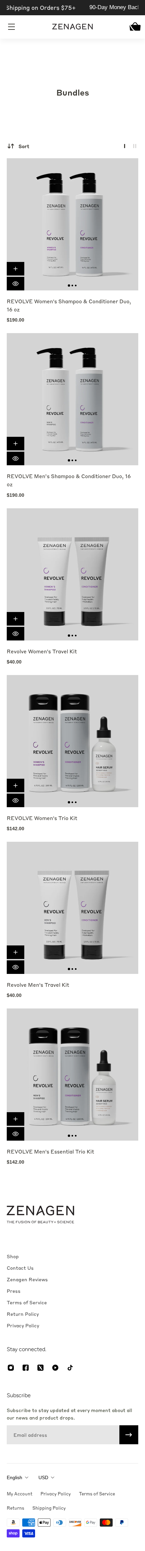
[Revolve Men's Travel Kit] (72, 908)
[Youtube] (55, 1367)
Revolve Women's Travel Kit (42, 651)
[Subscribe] (128, 1434)
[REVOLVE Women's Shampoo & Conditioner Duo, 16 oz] (72, 224)
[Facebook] (25, 1367)
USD (43, 1477)
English (14, 1477)
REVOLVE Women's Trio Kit (42, 818)
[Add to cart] (15, 268)
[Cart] (133, 26)
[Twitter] (40, 1367)
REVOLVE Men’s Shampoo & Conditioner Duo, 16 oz (69, 480)
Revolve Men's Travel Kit (38, 984)
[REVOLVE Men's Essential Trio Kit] (72, 1074)
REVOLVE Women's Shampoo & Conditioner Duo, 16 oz (69, 305)
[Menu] (12, 27)
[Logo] (72, 26)
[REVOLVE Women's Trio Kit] (72, 741)
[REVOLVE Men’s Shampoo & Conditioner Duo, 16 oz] (72, 399)
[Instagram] (10, 1367)
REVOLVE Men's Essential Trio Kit (50, 1151)
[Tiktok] (70, 1367)
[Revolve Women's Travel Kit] (72, 574)
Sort (24, 146)
